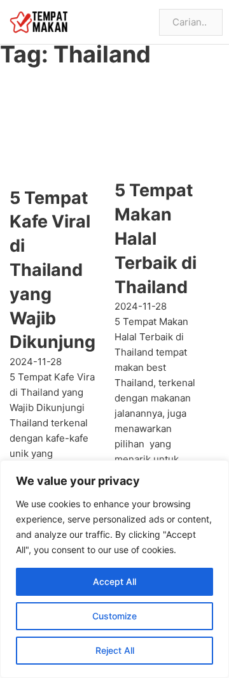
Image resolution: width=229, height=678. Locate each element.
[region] (114, 569)
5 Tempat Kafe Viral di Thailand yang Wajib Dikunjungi (55, 270)
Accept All (114, 581)
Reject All (114, 650)
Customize (114, 615)
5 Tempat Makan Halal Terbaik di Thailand (155, 238)
